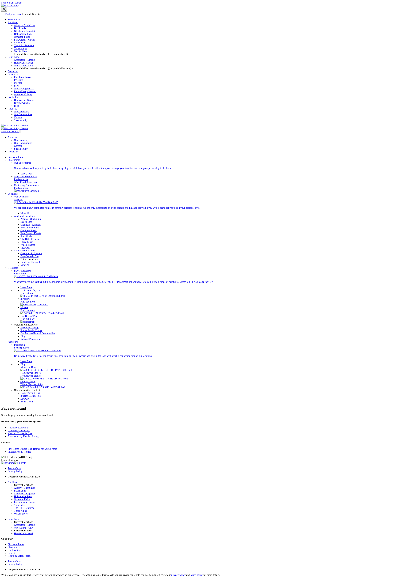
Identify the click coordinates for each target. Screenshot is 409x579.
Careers (18, 117)
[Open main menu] (20, 131)
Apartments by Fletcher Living (23, 436)
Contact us (13, 71)
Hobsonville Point (23, 34)
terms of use (197, 575)
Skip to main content (11, 2)
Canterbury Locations (19, 430)
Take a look (26, 173)
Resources (13, 74)
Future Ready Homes (25, 91)
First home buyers (23, 77)
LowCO (24, 398)
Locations (13, 193)
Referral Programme (30, 339)
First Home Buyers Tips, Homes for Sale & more (32, 448)
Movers (18, 82)
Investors (18, 80)
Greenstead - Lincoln (24, 59)
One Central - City (23, 65)
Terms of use (14, 468)
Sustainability (21, 120)
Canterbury (13, 57)
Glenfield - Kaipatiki (24, 31)
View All (25, 213)
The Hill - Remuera (24, 45)
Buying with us (22, 103)
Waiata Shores (21, 51)
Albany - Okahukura (24, 25)
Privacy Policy (15, 471)
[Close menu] (4, 9)
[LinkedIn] (20, 463)
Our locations (14, 550)
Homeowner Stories (24, 100)
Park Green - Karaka (24, 39)
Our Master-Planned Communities (37, 333)
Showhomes (14, 19)
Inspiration (13, 97)
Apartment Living (23, 94)
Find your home (16, 157)
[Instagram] (7, 463)
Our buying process (24, 88)
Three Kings (20, 48)
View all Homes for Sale (20, 433)
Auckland (13, 22)
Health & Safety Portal (19, 555)
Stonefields (19, 42)
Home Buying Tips (30, 393)
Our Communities (23, 114)
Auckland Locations (18, 427)
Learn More (26, 287)
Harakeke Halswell (23, 62)
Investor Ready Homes (19, 451)
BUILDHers (26, 401)
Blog (16, 85)
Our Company (21, 111)
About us (12, 108)
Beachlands (20, 28)
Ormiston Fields (22, 36)
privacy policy (178, 575)
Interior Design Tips (30, 395)
